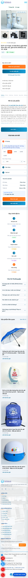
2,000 (21, 151)
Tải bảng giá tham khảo (14, 75)
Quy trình (21, 95)
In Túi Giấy (4, 515)
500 (10, 151)
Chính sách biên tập (8, 567)
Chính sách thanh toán (7, 526)
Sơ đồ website (5, 500)
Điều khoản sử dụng (6, 502)
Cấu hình (16, 95)
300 (5, 151)
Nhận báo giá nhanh (14, 66)
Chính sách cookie (19, 567)
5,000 (5, 155)
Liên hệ (3, 498)
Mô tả (6, 95)
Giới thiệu (4, 496)
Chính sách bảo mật (6, 504)
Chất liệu (11, 95)
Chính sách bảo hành (6, 534)
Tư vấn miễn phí (14, 71)
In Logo (17, 7)
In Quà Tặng (5, 517)
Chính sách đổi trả (6, 530)
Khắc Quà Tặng (5, 519)
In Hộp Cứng (4, 511)
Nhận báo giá (14, 199)
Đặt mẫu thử (14, 203)
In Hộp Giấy (4, 513)
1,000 (15, 151)
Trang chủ (11, 7)
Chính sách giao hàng (7, 528)
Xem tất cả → (23, 319)
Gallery (2, 95)
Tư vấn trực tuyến (19, 574)
